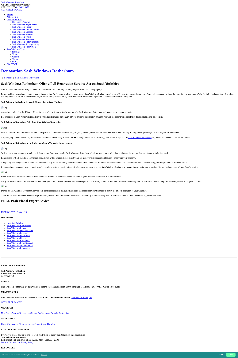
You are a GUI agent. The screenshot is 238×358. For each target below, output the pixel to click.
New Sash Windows (21, 22)
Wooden (15, 57)
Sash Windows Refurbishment (25, 42)
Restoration (64, 313)
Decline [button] (222, 354)
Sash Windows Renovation (24, 47)
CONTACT (12, 64)
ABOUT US (12, 17)
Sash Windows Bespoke (22, 32)
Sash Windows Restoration (24, 39)
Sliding (15, 59)
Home (3, 324)
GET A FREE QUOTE (11, 10)
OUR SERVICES (14, 19)
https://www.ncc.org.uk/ (81, 297)
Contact (31, 324)
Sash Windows (12, 2)
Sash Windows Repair (21, 27)
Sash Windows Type (16, 49)
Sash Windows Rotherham (140, 137)
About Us (23, 324)
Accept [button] (231, 354)
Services (8, 78)
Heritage (16, 52)
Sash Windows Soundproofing (25, 44)
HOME (10, 14)
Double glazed (44, 313)
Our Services (12, 324)
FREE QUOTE (8, 212)
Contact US (22, 212)
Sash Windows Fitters (21, 37)
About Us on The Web (45, 324)
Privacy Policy (27, 342)
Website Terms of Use (10, 342)
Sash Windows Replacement (24, 24)
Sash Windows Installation (23, 34)
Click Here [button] (44, 355)
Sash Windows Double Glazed (25, 29)
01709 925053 (22, 7)
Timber (15, 54)
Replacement (25, 313)
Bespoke (54, 313)
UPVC (15, 62)
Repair (34, 313)
